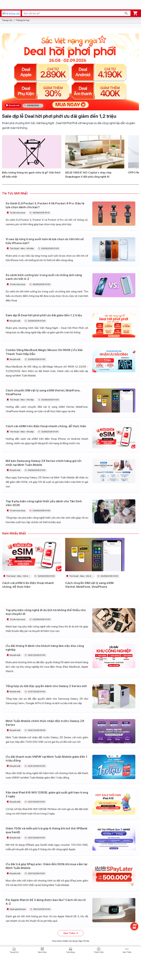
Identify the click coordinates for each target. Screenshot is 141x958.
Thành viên (99, 952)
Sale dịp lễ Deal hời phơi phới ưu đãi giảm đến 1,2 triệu (59, 116)
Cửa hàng (70, 952)
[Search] (126, 13)
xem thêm (69, 933)
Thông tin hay (23, 20)
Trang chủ (7, 20)
